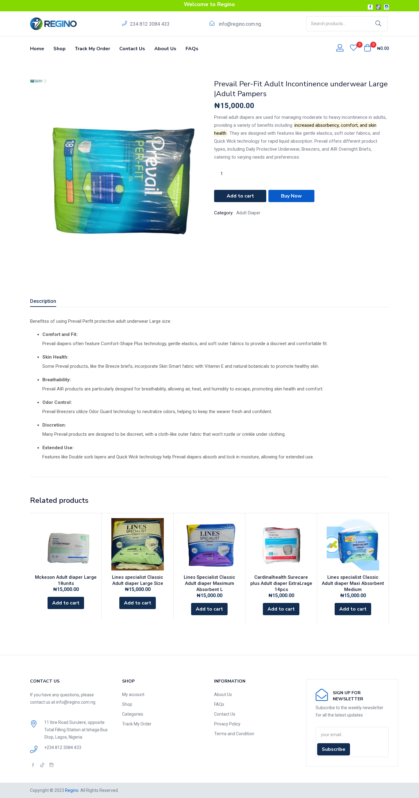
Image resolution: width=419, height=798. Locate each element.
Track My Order (92, 48)
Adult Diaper (248, 213)
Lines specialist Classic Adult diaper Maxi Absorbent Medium (353, 583)
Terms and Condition (234, 733)
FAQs (192, 48)
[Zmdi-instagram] (386, 7)
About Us (165, 48)
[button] (376, 48)
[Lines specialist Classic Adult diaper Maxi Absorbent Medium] (353, 544)
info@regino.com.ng (240, 24)
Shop (59, 48)
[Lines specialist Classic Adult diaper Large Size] (137, 544)
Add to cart (240, 196)
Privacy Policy (227, 723)
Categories (132, 714)
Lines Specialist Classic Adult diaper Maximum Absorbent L (209, 583)
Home (37, 48)
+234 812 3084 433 (62, 747)
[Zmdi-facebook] (370, 7)
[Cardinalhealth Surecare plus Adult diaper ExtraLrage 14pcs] (281, 544)
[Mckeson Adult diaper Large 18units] (66, 544)
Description (43, 301)
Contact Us (132, 48)
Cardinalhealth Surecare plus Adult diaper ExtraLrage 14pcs (281, 583)
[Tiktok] (378, 7)
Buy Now (291, 196)
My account (133, 694)
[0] (353, 48)
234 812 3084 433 (150, 24)
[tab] (50, 302)
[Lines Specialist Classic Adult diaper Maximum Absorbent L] (209, 544)
